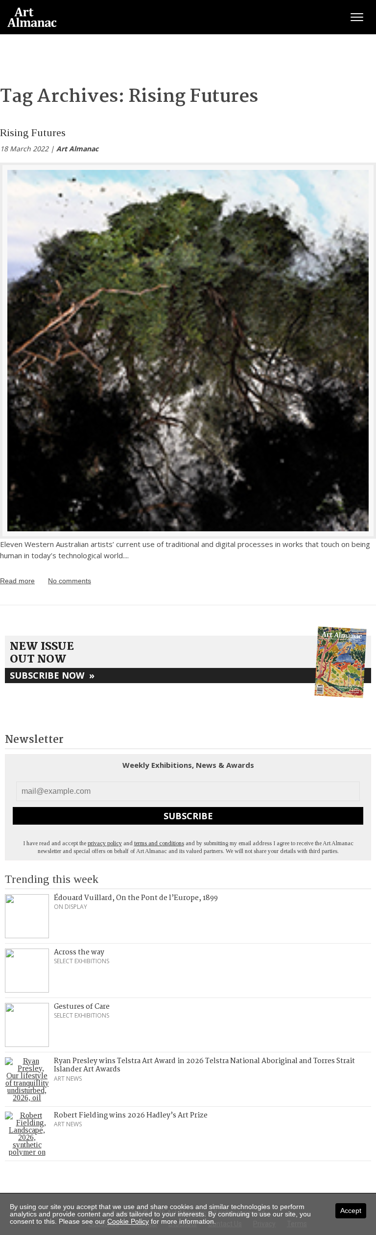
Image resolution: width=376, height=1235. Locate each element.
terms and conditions (159, 843)
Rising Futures (33, 132)
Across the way (79, 952)
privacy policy (105, 843)
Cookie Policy (128, 1221)
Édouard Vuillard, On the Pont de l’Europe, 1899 (136, 898)
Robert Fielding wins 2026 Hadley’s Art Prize (131, 1115)
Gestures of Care (82, 1007)
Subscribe (188, 816)
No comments (69, 581)
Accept (350, 1210)
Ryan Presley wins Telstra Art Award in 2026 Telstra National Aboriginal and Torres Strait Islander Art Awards (204, 1065)
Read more (17, 581)
